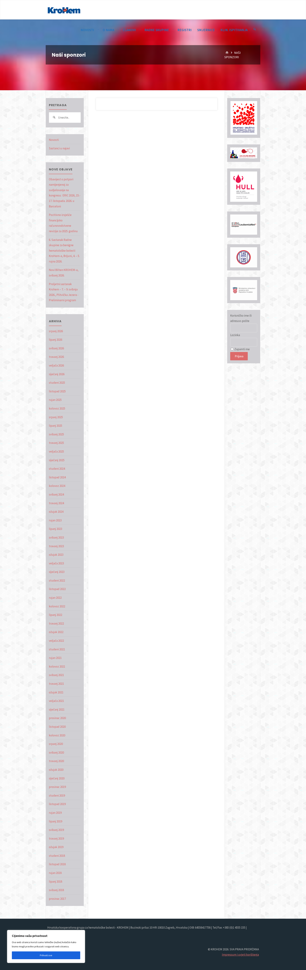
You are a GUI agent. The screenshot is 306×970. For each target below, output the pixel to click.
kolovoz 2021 (57, 666)
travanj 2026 (56, 357)
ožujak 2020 (56, 770)
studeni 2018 (57, 856)
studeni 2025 (57, 383)
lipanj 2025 (55, 426)
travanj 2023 (56, 546)
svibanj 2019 (56, 830)
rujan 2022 (55, 598)
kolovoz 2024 (57, 486)
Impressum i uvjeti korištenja (240, 955)
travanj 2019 (56, 838)
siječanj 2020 (56, 778)
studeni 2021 (57, 649)
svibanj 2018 (56, 890)
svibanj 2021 (56, 675)
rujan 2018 (55, 873)
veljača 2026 (56, 365)
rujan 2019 (55, 813)
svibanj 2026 (56, 348)
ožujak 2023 (56, 555)
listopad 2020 (57, 727)
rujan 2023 (55, 520)
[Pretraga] (255, 29)
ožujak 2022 (56, 632)
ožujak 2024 (56, 512)
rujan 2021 (55, 658)
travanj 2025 (56, 443)
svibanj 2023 (56, 537)
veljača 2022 (56, 641)
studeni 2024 (57, 469)
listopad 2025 (57, 391)
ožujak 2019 (56, 847)
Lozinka (235, 335)
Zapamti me (242, 349)
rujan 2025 (55, 400)
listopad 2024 (57, 477)
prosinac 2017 (57, 899)
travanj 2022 (56, 623)
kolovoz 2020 (57, 735)
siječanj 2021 (56, 709)
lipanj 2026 (55, 340)
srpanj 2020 (56, 744)
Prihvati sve (46, 955)
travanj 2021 (56, 684)
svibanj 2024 (56, 494)
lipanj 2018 (55, 881)
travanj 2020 (56, 761)
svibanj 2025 (56, 434)
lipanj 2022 (55, 615)
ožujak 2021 (56, 692)
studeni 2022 (57, 580)
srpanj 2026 (56, 331)
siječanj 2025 (56, 460)
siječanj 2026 (56, 374)
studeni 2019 (57, 795)
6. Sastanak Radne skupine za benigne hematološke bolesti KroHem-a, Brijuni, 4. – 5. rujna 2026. (64, 250)
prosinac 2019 (57, 787)
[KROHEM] (64, 10)
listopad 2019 (57, 804)
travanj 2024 (56, 503)
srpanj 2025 (56, 417)
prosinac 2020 (57, 718)
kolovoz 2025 (57, 408)
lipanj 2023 (55, 529)
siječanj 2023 (56, 572)
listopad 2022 (57, 589)
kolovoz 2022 (57, 606)
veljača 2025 (56, 451)
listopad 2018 (57, 864)
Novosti (54, 140)
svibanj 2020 (56, 752)
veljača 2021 (56, 701)
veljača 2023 (56, 563)
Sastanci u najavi (59, 148)
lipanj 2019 (55, 821)
